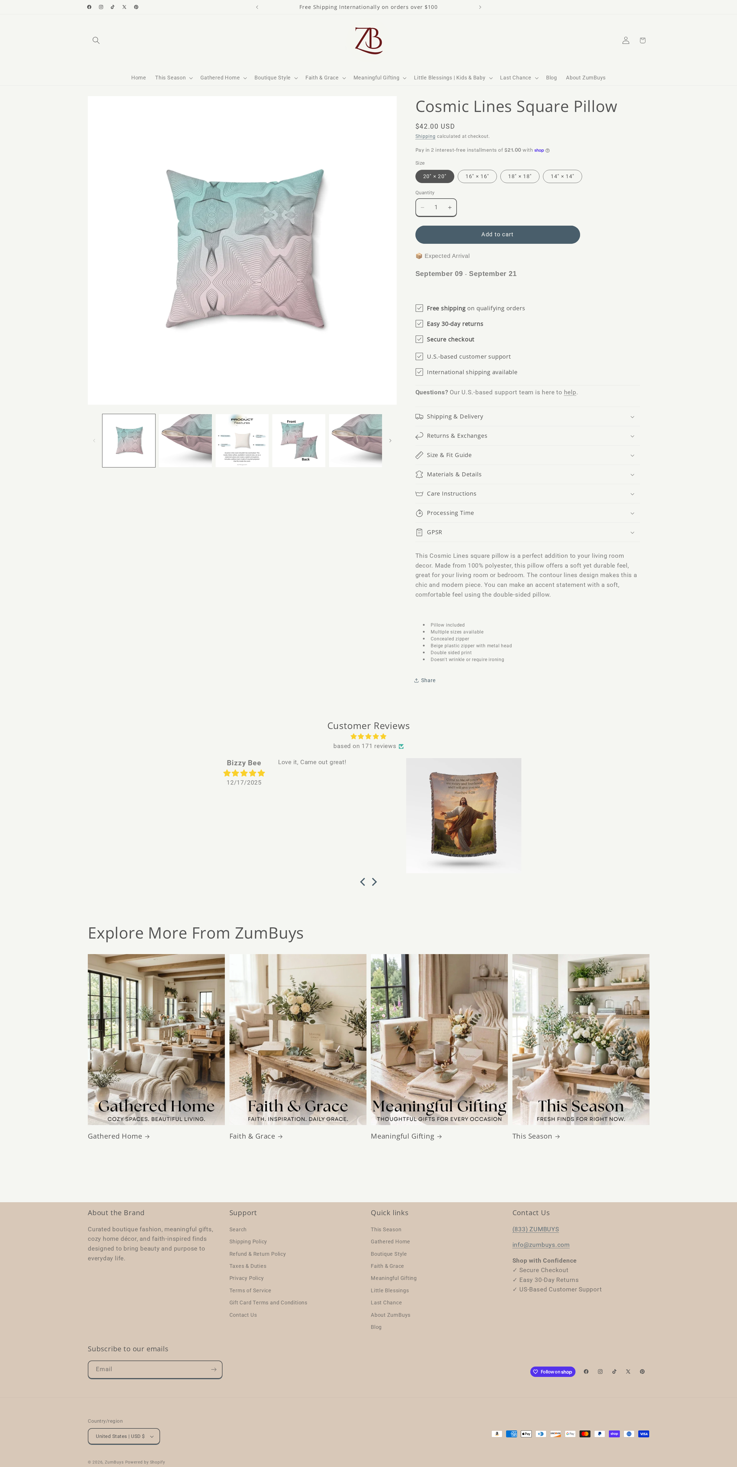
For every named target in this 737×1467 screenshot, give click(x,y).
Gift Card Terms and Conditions (268, 1302)
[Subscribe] (214, 1370)
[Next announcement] (480, 7)
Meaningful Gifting (402, 1135)
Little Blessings (390, 1290)
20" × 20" (435, 176)
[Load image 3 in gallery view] (242, 440)
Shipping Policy (248, 1241)
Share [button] (428, 680)
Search (238, 1229)
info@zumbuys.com (541, 1244)
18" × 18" (520, 176)
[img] (368, 737)
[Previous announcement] (257, 7)
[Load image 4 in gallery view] (298, 440)
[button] (96, 40)
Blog (376, 1327)
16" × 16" (477, 176)
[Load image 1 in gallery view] (128, 440)
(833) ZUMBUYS (535, 1229)
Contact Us (243, 1315)
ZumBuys (114, 1462)
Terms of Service (250, 1290)
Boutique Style (389, 1254)
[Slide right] (390, 440)
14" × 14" (562, 176)
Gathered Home (115, 1135)
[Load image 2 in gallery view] (185, 440)
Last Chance (386, 1302)
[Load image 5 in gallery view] (355, 440)
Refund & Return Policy (257, 1254)
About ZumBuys (391, 1315)
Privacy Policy (246, 1278)
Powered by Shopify (145, 1462)
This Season (532, 1135)
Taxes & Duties (248, 1266)
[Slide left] (94, 440)
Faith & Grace (252, 1135)
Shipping (425, 136)
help (570, 392)
